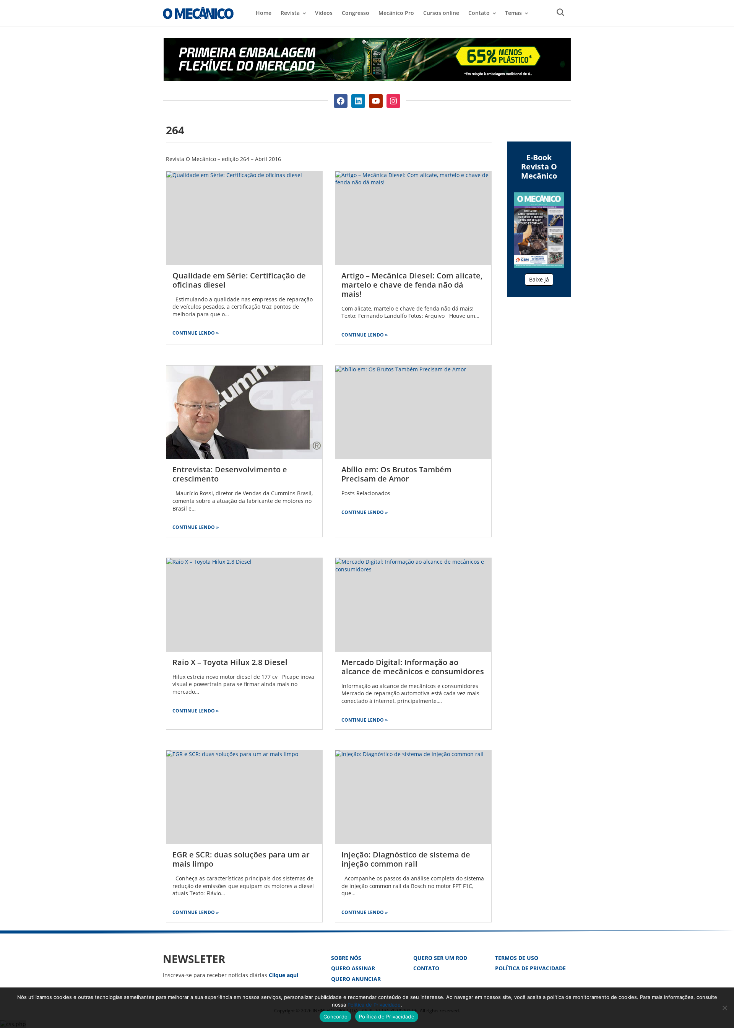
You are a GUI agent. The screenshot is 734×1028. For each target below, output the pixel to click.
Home (263, 12)
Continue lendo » (195, 333)
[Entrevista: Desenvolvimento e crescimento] (244, 412)
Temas (513, 12)
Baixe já (539, 279)
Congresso (355, 12)
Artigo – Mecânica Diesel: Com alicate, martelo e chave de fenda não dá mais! (411, 284)
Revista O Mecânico (198, 13)
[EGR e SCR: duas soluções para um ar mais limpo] (244, 797)
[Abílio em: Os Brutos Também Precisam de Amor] (413, 412)
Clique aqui (283, 975)
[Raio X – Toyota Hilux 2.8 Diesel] (244, 605)
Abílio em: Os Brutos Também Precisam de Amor (396, 474)
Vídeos (324, 12)
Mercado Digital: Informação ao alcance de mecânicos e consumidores (412, 667)
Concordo (335, 1016)
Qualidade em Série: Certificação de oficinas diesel (239, 280)
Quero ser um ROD (440, 957)
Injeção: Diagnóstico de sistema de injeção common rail (405, 859)
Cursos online (441, 12)
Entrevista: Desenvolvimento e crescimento (229, 474)
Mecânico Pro (396, 12)
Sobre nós (346, 957)
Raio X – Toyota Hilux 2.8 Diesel (229, 662)
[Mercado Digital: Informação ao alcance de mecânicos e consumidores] (413, 605)
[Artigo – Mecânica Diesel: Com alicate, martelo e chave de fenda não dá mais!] (413, 218)
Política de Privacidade (530, 968)
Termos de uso (516, 957)
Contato (426, 968)
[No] (724, 1008)
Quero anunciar (356, 978)
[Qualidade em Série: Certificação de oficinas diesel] (244, 218)
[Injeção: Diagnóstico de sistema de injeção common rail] (413, 797)
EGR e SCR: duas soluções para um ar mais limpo (241, 859)
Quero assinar (353, 968)
